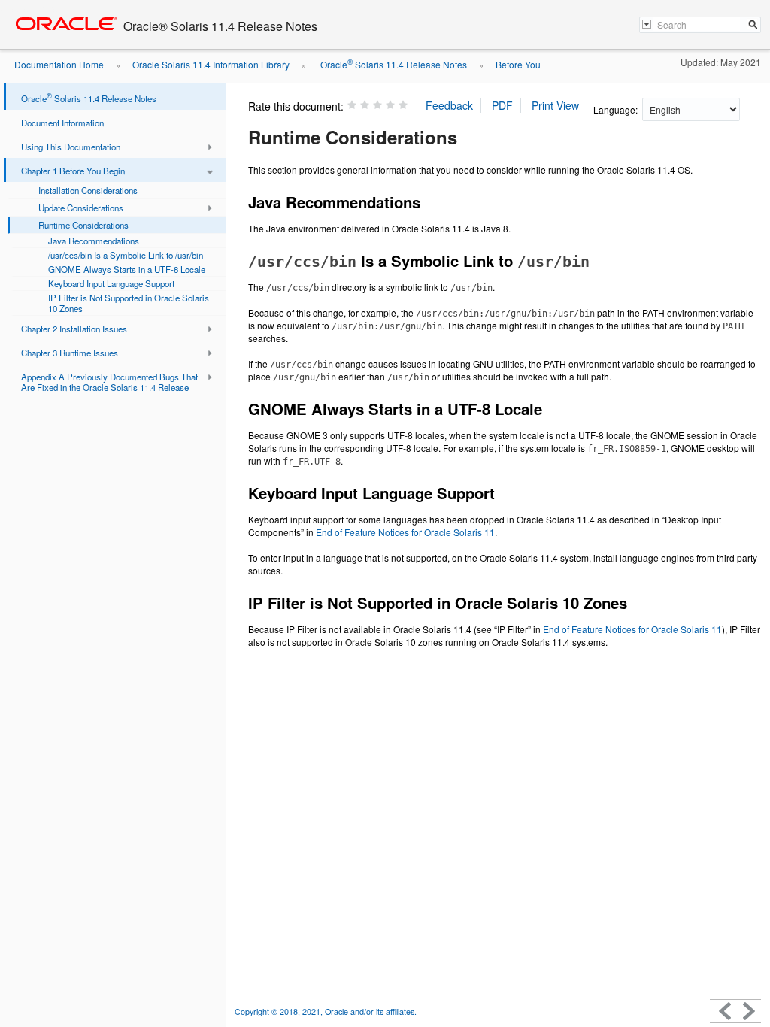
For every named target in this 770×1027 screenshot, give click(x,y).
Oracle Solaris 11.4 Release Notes (392, 64)
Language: (616, 109)
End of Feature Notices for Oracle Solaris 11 (405, 532)
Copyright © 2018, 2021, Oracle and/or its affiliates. (327, 1011)
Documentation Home (59, 64)
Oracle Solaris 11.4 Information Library (211, 64)
